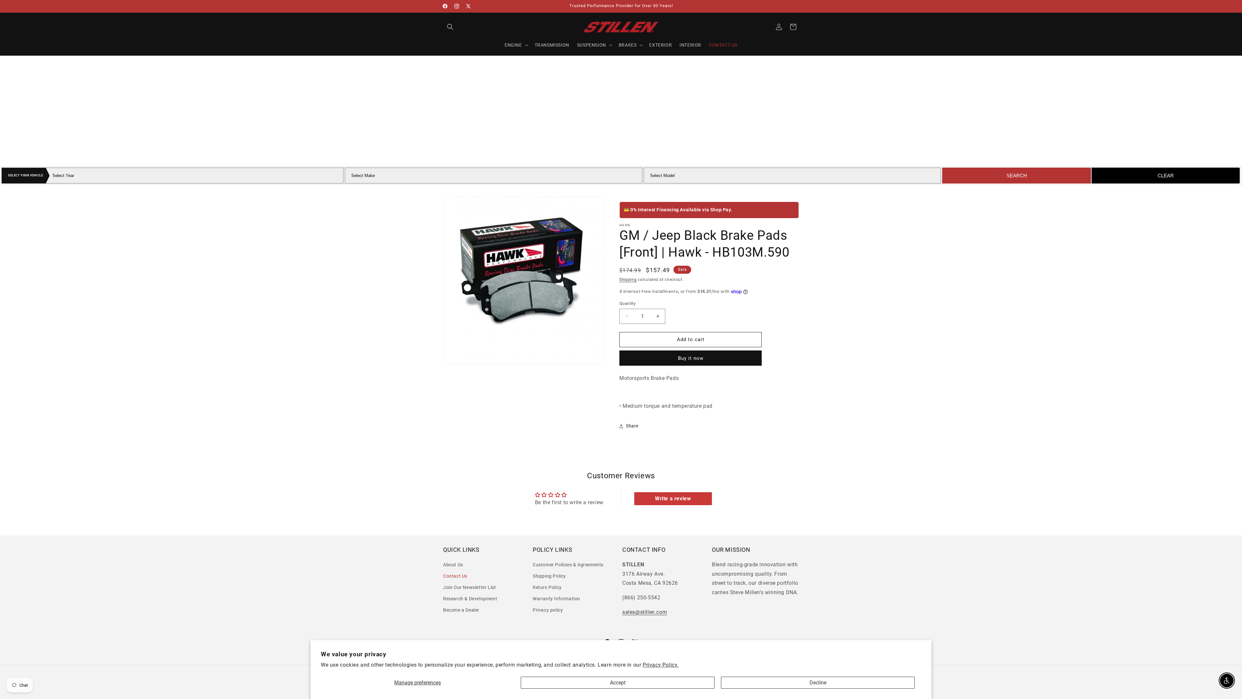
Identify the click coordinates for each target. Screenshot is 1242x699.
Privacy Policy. (661, 665)
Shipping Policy (549, 576)
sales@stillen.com (644, 612)
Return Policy (547, 587)
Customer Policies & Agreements (568, 564)
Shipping (628, 279)
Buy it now (690, 358)
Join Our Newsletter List (469, 587)
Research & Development (470, 598)
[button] (450, 27)
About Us (453, 564)
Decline (818, 683)
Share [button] (632, 425)
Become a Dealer (461, 610)
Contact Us (455, 576)
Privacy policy (548, 610)
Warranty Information (556, 598)
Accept (618, 683)
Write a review (673, 498)
